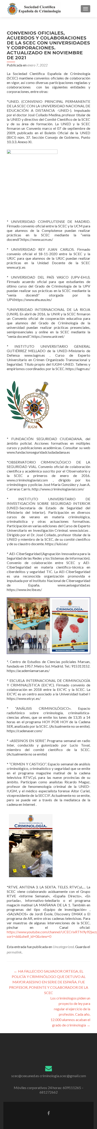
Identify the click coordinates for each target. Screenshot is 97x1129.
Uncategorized (63, 946)
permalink (14, 952)
